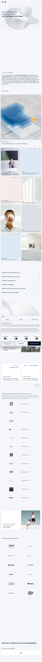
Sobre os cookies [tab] (35, 319)
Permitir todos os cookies (34, 343)
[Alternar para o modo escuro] (35, 2)
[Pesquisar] (32, 2)
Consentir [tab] (7, 319)
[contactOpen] (21, 652)
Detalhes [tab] (21, 319)
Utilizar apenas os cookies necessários (7, 343)
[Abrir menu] (40, 2)
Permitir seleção (21, 343)
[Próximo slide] (39, 385)
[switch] (15, 338)
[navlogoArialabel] (3, 2)
